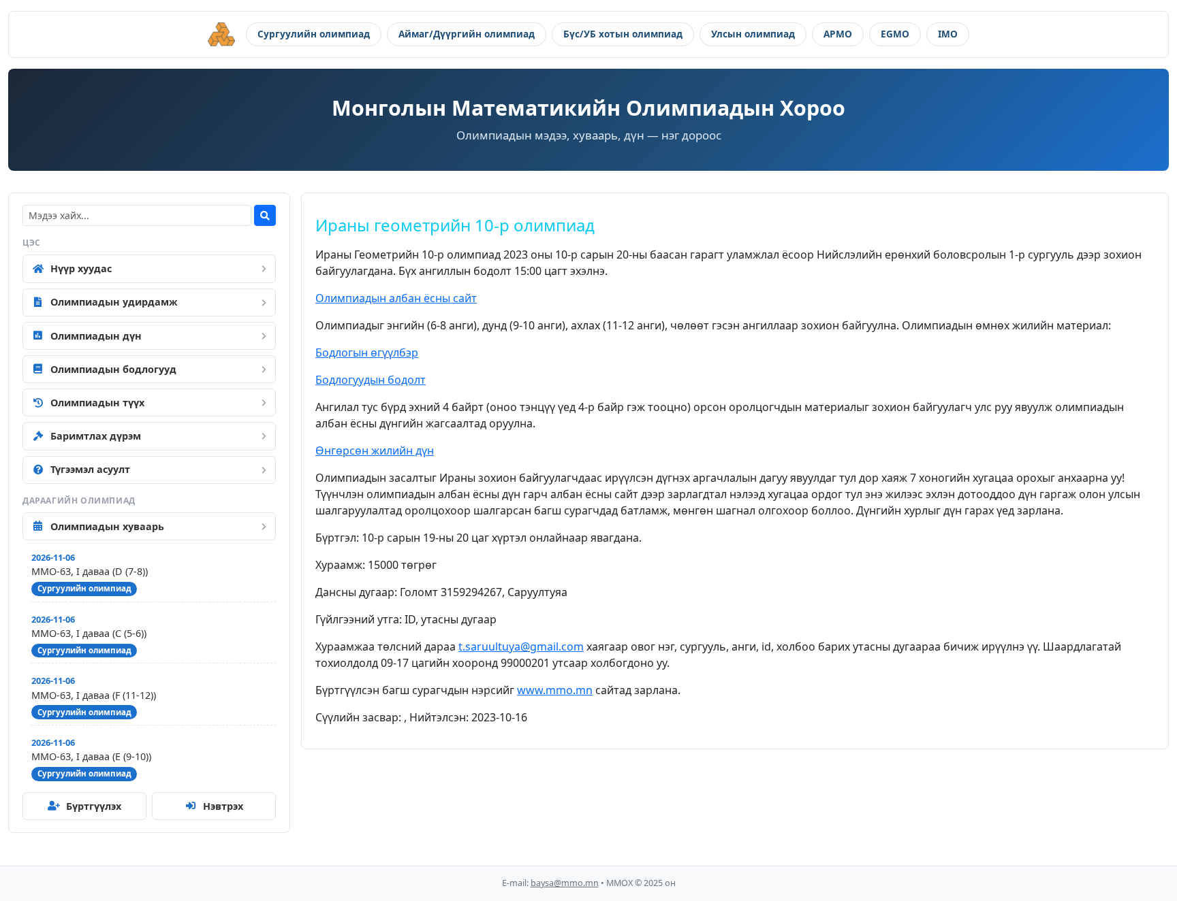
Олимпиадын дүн (96, 335)
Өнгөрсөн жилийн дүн (374, 450)
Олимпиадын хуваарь (107, 526)
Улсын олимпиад (753, 33)
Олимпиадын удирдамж (114, 301)
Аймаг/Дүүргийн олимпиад (466, 33)
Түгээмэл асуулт (90, 469)
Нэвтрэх (223, 806)
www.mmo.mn (555, 690)
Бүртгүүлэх (93, 806)
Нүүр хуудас (81, 268)
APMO (837, 33)
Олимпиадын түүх (97, 402)
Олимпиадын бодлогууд (113, 369)
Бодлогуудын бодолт (370, 379)
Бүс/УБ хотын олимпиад (622, 33)
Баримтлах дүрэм (95, 435)
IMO (948, 33)
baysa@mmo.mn (565, 883)
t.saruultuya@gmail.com (521, 646)
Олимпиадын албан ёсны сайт (396, 298)
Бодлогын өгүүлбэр (366, 352)
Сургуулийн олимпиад (313, 33)
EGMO (895, 33)
